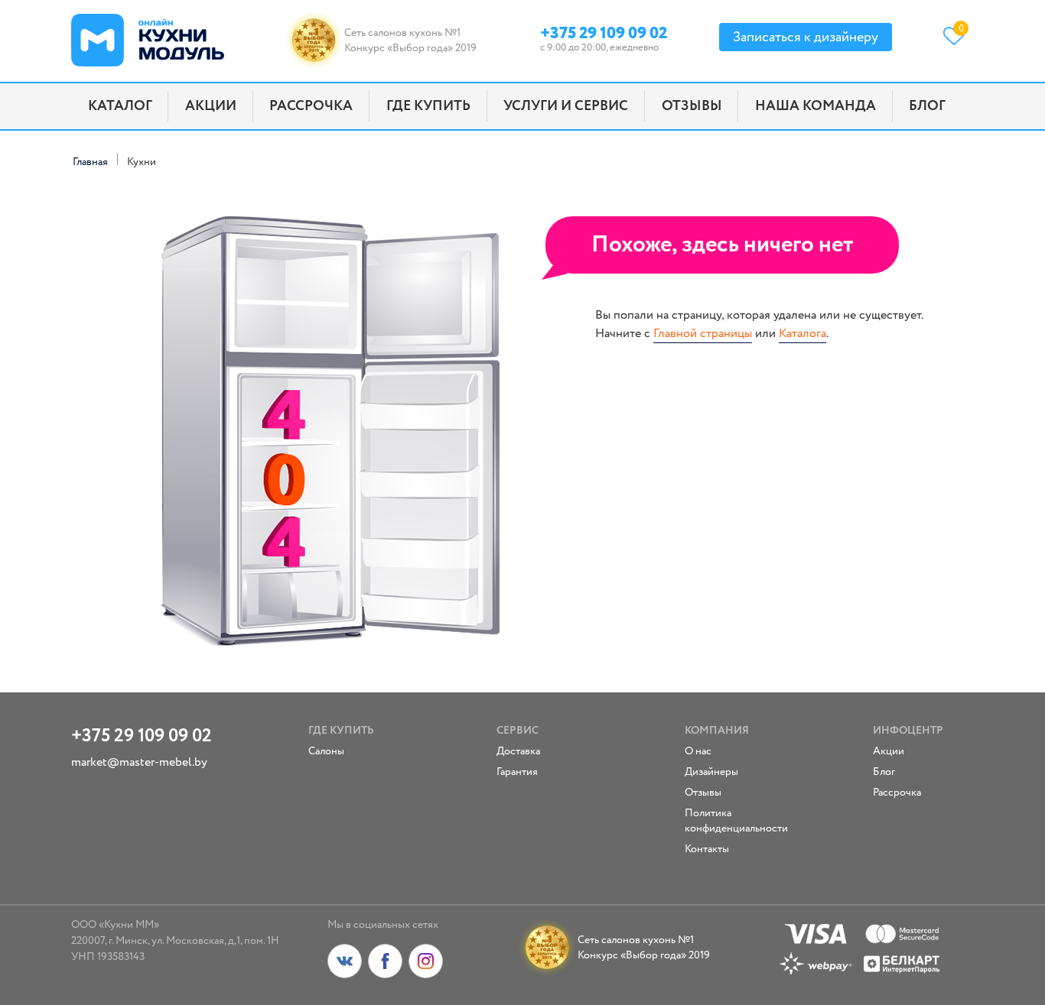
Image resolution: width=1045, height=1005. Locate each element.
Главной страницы (702, 333)
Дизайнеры (711, 772)
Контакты (707, 849)
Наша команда (815, 106)
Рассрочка (311, 106)
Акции (210, 106)
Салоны (326, 751)
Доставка (518, 751)
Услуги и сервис (565, 106)
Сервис (517, 730)
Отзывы (692, 106)
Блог (927, 106)
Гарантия (517, 772)
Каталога (802, 333)
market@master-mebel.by (139, 762)
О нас (698, 751)
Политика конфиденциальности (729, 821)
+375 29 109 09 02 (603, 31)
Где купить (428, 106)
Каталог (120, 106)
